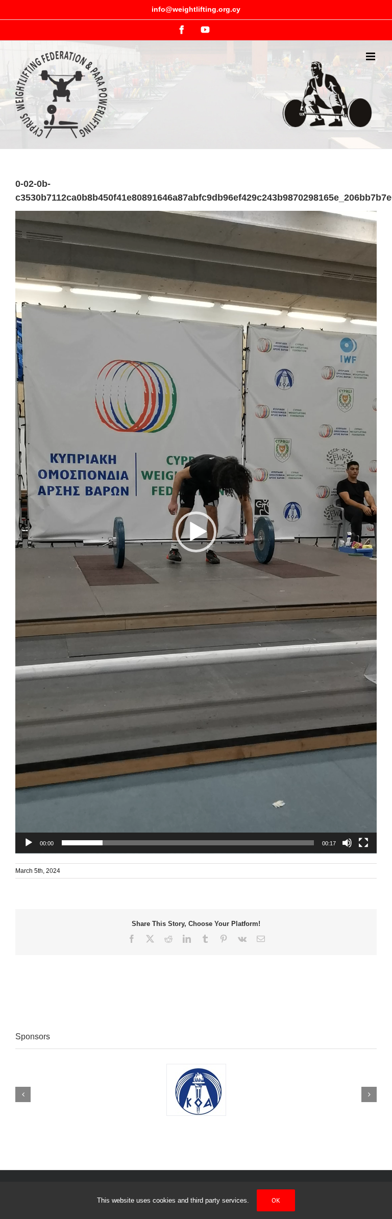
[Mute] (347, 843)
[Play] (28, 843)
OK (276, 1200)
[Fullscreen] (363, 843)
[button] (196, 531)
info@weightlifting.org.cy (196, 9)
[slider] (188, 842)
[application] (196, 532)
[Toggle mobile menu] (371, 56)
